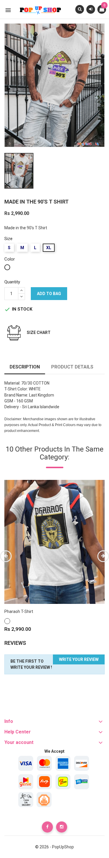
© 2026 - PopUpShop (54, 847)
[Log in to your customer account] (90, 9)
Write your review (79, 659)
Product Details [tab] (72, 367)
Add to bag (49, 293)
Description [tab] (25, 367)
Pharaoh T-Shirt (18, 611)
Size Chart (39, 332)
